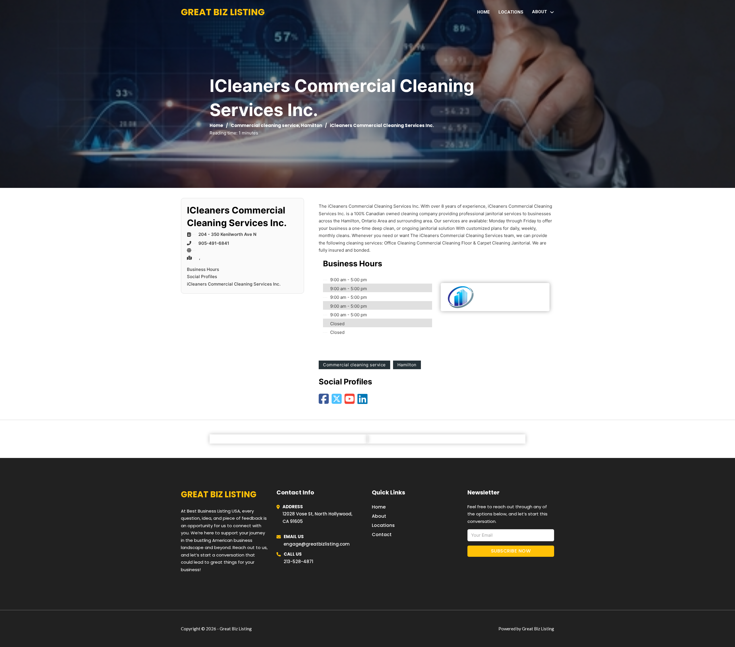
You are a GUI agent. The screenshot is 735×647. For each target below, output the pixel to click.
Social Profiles (202, 276)
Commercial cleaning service (265, 125)
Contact (382, 534)
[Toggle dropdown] (552, 12)
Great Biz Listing (223, 11)
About (379, 516)
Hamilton (311, 125)
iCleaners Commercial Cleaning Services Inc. (234, 284)
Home (483, 12)
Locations (510, 12)
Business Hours (203, 269)
